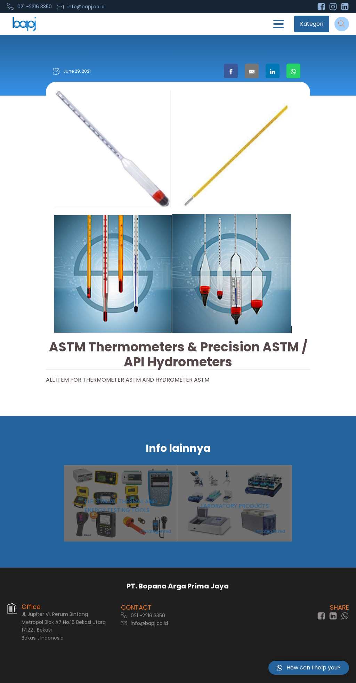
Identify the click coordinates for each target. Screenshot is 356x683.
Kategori (311, 24)
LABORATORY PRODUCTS (235, 506)
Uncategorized (155, 531)
